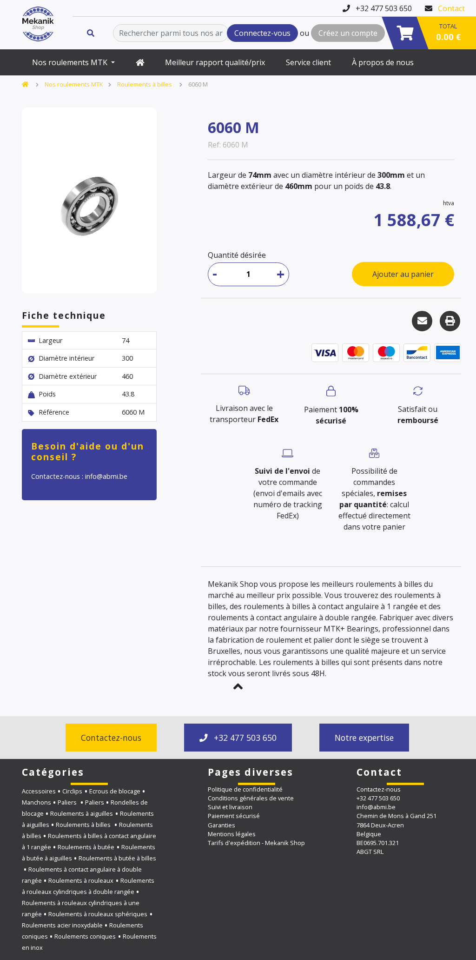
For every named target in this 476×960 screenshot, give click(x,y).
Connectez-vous (262, 33)
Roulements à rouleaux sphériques (97, 914)
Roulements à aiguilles (81, 813)
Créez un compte (347, 33)
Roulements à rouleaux (80, 880)
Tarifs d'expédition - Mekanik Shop (256, 843)
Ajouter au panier (403, 274)
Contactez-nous (111, 737)
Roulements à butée (86, 847)
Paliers (68, 802)
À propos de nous (383, 62)
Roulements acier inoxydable (62, 925)
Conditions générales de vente (251, 798)
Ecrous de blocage (114, 791)
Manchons (36, 802)
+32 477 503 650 (244, 737)
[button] (238, 686)
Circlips (72, 791)
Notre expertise (364, 737)
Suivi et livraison (230, 807)
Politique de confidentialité (245, 789)
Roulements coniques (85, 936)
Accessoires (39, 791)
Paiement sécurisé (234, 816)
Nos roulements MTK (70, 62)
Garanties (221, 825)
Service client (308, 62)
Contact (451, 8)
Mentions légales (232, 834)
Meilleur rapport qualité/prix (215, 62)
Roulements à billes (145, 84)
